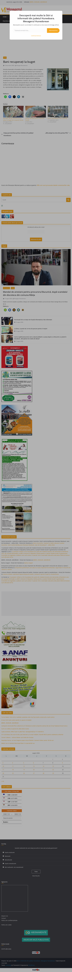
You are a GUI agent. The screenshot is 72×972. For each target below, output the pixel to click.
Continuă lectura (36, 36)
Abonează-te (53, 30)
